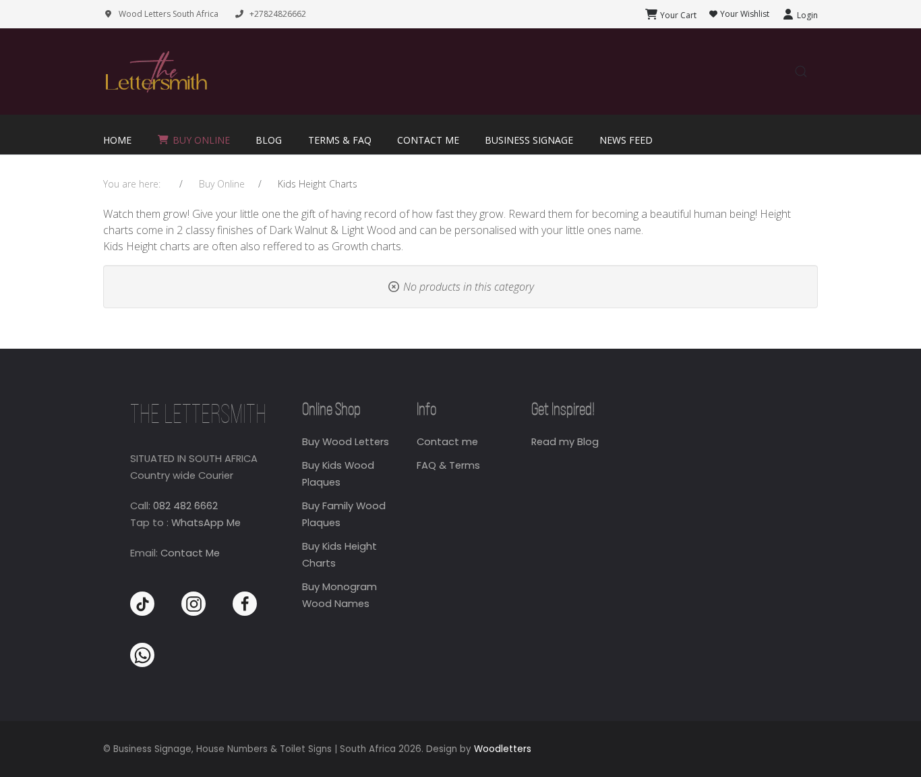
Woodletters (502, 749)
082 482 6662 (185, 506)
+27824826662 (277, 14)
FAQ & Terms (448, 465)
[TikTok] (142, 604)
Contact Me (190, 553)
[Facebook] (245, 604)
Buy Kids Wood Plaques (338, 474)
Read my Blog (565, 442)
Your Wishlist (743, 14)
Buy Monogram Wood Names (339, 595)
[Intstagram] (193, 604)
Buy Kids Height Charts (339, 555)
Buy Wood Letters (345, 442)
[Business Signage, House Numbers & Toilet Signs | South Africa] (155, 72)
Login (806, 15)
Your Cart (677, 15)
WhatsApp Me (206, 522)
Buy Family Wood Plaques (344, 514)
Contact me (447, 442)
